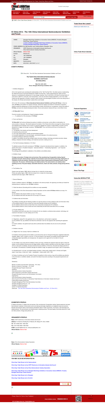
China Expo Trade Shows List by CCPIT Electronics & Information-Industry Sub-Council (33, 365)
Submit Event (83, 1)
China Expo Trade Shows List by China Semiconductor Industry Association (30, 368)
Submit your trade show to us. (81, 26)
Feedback (31, 396)
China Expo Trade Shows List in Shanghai (22, 375)
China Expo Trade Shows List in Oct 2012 (21, 378)
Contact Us (89, 1)
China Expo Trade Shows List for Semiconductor (23, 362)
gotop (91, 396)
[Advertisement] (42, 25)
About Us (18, 396)
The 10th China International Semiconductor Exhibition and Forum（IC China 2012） (38, 288)
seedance (90, 398)
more (90, 155)
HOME (15, 20)
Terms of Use (24, 396)
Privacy (13, 396)
